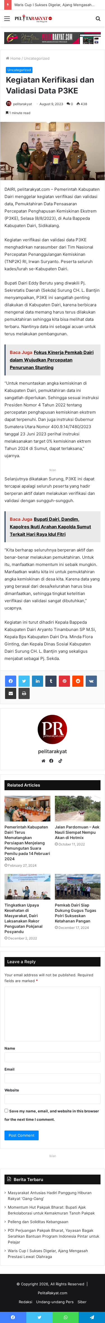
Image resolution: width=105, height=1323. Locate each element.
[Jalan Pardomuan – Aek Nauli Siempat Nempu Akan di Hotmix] (78, 808)
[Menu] (7, 20)
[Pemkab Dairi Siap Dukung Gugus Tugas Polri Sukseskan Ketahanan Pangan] (78, 887)
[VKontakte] (91, 681)
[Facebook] (10, 681)
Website (11, 1090)
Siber (82, 1302)
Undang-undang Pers (55, 1302)
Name (9, 1048)
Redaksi (25, 1302)
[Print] (24, 693)
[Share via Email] (10, 693)
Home (15, 58)
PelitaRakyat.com (52, 1293)
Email (9, 1069)
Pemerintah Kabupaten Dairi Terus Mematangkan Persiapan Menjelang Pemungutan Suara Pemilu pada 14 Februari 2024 (27, 843)
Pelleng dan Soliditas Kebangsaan (38, 1222)
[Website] (44, 761)
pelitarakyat (22, 104)
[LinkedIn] (37, 681)
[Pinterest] (64, 681)
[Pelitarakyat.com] (36, 18)
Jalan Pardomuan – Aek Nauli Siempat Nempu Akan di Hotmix (77, 832)
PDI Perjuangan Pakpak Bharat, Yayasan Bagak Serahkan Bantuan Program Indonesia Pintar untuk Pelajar (53, 1236)
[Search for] (98, 20)
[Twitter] (24, 681)
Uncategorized (37, 58)
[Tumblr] (51, 681)
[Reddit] (77, 681)
